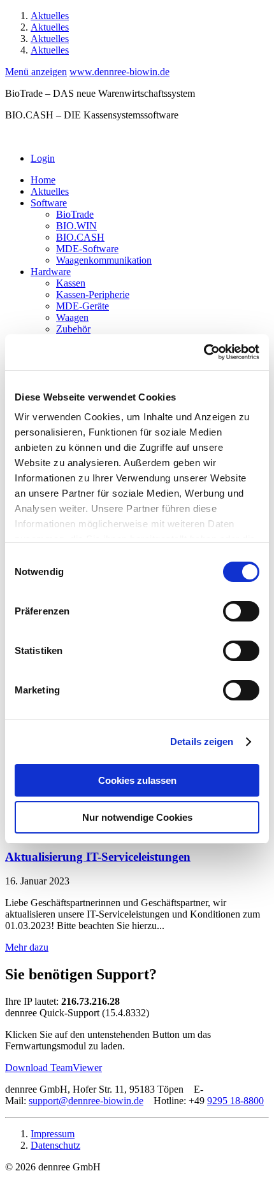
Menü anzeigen (36, 71)
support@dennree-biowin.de (86, 1100)
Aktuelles (50, 15)
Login (43, 158)
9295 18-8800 (235, 1100)
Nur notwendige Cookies (137, 817)
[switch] (241, 611)
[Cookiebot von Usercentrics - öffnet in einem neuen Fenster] (203, 352)
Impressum (53, 1133)
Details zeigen (201, 741)
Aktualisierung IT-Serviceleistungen (98, 856)
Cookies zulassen (137, 780)
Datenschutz (55, 1145)
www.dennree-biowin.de (119, 71)
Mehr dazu (26, 947)
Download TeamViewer (53, 1067)
